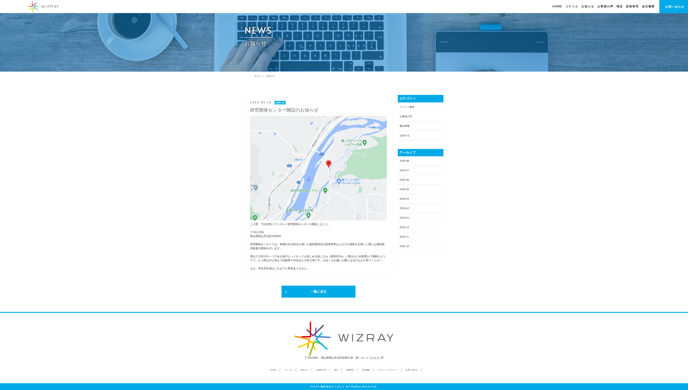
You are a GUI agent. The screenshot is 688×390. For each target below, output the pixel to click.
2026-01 (404, 217)
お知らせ (405, 135)
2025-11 (404, 236)
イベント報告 (407, 106)
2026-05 (404, 189)
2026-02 (404, 208)
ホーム (257, 76)
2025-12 (404, 227)
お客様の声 (406, 116)
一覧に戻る (318, 291)
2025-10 (404, 246)
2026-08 (404, 160)
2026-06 (404, 179)
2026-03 (404, 198)
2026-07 (404, 170)
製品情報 (405, 125)
